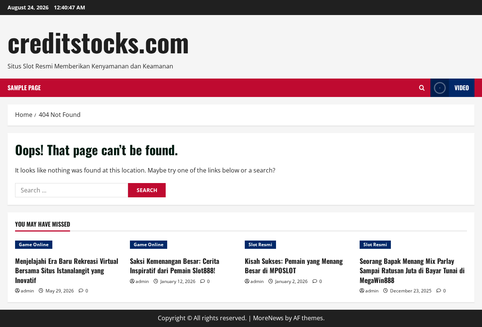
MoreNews (268, 318)
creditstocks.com (98, 42)
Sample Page (24, 87)
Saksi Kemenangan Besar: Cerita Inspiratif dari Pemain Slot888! (174, 265)
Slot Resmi (260, 244)
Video (462, 87)
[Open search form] (422, 87)
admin (27, 291)
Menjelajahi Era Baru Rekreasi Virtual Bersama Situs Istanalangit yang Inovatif (66, 270)
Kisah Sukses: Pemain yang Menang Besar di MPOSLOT (294, 265)
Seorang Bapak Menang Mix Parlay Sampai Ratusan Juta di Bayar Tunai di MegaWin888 (412, 270)
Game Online (34, 244)
